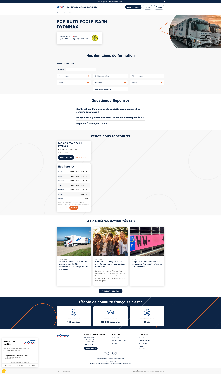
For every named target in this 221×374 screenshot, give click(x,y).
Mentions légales (65, 371)
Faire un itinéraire (80, 157)
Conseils (114, 343)
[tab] (65, 63)
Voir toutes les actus (110, 291)
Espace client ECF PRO (119, 340)
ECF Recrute (143, 343)
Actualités (142, 349)
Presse (141, 346)
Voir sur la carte (64, 40)
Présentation (143, 338)
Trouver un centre (144, 340)
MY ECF (147, 7)
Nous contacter (133, 7)
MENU (160, 7)
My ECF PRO (115, 338)
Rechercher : (61, 69)
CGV (58, 371)
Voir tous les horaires (79, 40)
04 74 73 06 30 (64, 152)
